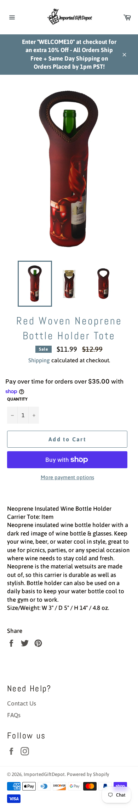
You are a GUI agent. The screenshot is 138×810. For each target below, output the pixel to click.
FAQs (14, 715)
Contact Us (21, 703)
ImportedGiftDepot (44, 774)
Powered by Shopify (88, 774)
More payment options (67, 477)
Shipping (39, 360)
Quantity (17, 399)
